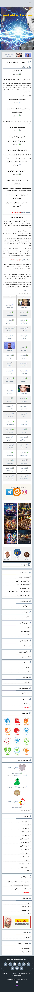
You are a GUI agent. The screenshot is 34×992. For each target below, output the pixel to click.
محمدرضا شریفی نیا (9, 330)
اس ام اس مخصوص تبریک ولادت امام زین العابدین (17, 591)
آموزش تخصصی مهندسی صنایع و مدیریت (19, 888)
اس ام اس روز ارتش (24, 588)
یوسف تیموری (24, 447)
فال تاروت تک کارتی (24, 835)
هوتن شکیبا (24, 373)
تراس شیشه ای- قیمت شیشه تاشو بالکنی (19, 885)
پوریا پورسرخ (10, 432)
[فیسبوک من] (19, 964)
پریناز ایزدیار (10, 315)
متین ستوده (24, 401)
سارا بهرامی (9, 338)
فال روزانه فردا (25, 952)
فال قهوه (27, 627)
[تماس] (10, 964)
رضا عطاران (23, 338)
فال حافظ (27, 903)
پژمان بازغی (24, 323)
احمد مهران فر (9, 350)
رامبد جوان (23, 350)
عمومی (22, 564)
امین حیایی (23, 416)
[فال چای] (24, 537)
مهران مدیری (10, 307)
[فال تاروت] (24, 510)
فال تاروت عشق (25, 860)
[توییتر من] (5, 964)
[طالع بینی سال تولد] (17, 788)
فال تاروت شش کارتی (24, 849)
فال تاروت (27, 870)
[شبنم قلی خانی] (8, 56)
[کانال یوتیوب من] (17, 968)
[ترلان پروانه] (19, 56)
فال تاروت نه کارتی (25, 853)
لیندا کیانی (9, 365)
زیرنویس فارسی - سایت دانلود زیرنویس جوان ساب (17, 881)
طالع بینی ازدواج (17, 558)
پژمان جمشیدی (9, 447)
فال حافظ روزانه (25, 906)
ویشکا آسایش (9, 471)
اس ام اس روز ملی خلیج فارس (22, 581)
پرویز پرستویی (9, 478)
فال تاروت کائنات (25, 831)
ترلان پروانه (24, 393)
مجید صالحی (24, 365)
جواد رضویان (24, 307)
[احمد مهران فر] (28, 56)
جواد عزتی (9, 393)
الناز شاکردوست (24, 478)
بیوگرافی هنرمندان (25, 948)
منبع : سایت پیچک (27, 290)
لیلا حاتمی (24, 432)
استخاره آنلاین (26, 606)
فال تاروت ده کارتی (24, 856)
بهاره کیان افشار (9, 381)
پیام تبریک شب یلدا (24, 913)
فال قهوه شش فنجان (24, 635)
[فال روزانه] (10, 510)
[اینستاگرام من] (14, 964)
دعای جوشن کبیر (25, 667)
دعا (28, 671)
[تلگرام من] (24, 964)
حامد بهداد (9, 408)
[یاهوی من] (28, 964)
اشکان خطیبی (10, 358)
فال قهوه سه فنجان (25, 631)
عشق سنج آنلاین (25, 693)
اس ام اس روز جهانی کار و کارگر (22, 584)
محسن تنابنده (24, 358)
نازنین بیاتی (9, 373)
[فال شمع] (10, 523)
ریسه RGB (26, 704)
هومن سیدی (24, 424)
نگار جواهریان (10, 463)
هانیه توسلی (24, 408)
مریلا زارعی (23, 381)
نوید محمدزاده (23, 315)
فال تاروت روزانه (25, 821)
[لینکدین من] (12, 968)
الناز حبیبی (9, 401)
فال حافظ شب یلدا (25, 910)
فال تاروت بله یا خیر (24, 867)
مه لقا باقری (9, 440)
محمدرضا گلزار (23, 440)
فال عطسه (27, 937)
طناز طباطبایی (24, 330)
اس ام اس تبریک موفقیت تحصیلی (21, 577)
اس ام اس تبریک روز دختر (23, 595)
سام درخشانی (24, 463)
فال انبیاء (27, 617)
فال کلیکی (27, 682)
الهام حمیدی (10, 455)
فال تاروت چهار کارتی (24, 842)
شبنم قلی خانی (9, 323)
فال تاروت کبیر (25, 824)
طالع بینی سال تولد (25, 810)
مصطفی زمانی (10, 416)
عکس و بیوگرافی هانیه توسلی (17, 14)
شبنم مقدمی (24, 471)
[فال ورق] (10, 537)
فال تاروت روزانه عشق (24, 863)
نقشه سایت (10, 979)
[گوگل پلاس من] (21, 968)
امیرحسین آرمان (10, 424)
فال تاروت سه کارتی (24, 839)
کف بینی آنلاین (26, 645)
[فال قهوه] (24, 523)
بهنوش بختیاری (23, 455)
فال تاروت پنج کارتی (24, 846)
